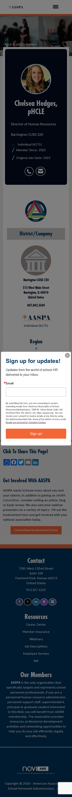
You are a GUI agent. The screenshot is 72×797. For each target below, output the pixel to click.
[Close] (67, 355)
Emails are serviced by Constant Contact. (26, 422)
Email (10, 383)
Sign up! (36, 433)
